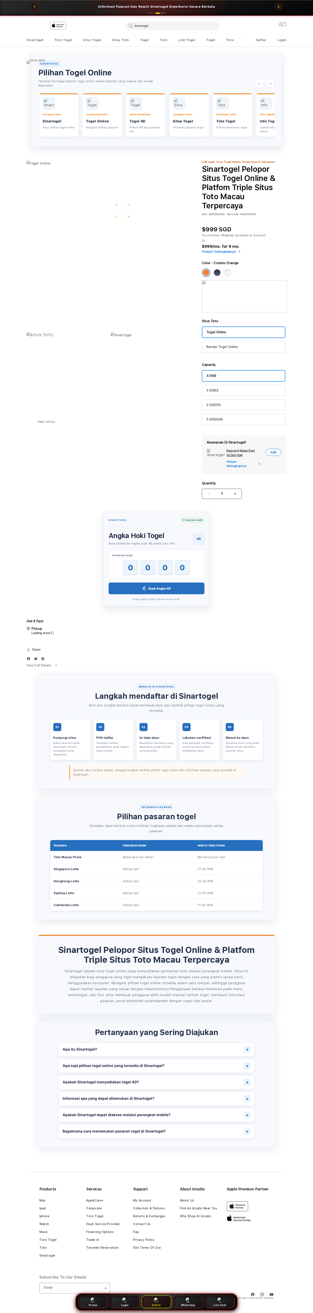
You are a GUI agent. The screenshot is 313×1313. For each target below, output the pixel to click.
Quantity (209, 483)
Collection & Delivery (149, 1208)
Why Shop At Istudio (195, 1216)
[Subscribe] (105, 1288)
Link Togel (186, 40)
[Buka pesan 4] (156, 13)
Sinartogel (35, 40)
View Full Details (39, 665)
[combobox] (172, 26)
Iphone (44, 1216)
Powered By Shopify (260, 1298)
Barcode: (233, 214)
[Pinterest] (44, 660)
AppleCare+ (95, 1200)
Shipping (227, 235)
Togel (144, 40)
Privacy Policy (144, 1239)
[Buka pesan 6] (164, 13)
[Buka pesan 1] (148, 13)
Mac (42, 1200)
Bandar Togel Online (222, 347)
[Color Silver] (227, 272)
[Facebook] (30, 660)
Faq (136, 1232)
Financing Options (100, 1232)
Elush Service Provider (103, 1224)
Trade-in (92, 1239)
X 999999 (214, 419)
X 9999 (212, 390)
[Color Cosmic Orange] (206, 272)
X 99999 (213, 405)
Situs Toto (120, 40)
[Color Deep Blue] (217, 272)
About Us (187, 1200)
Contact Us (142, 1224)
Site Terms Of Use (147, 1247)
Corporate (94, 1208)
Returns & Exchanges (149, 1216)
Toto (163, 40)
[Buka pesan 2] (151, 13)
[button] (35, 40)
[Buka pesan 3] (153, 13)
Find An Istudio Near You (198, 1208)
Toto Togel (63, 40)
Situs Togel (92, 40)
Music (43, 1232)
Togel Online (216, 332)
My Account (142, 1200)
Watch (44, 1224)
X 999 (211, 376)
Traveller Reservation (102, 1247)
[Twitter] (37, 660)
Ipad (42, 1208)
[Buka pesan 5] (160, 13)
